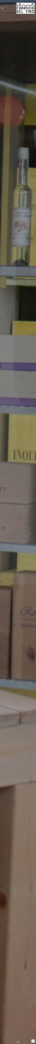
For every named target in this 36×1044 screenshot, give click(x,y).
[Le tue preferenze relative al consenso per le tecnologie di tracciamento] (33, 1041)
